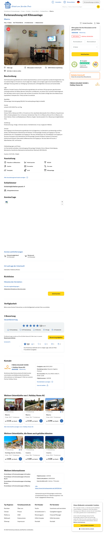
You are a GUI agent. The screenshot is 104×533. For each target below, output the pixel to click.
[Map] (34, 224)
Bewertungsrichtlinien (9, 338)
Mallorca (7, 515)
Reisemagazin (39, 515)
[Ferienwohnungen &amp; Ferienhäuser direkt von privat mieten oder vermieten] (17, 6)
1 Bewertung (22, 369)
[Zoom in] (62, 202)
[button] (87, 529)
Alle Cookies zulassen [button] (87, 525)
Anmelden (58, 2)
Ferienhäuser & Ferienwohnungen (12, 11)
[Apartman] (13, 442)
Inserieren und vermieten (58, 508)
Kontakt (37, 521)
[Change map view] (6, 202)
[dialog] (87, 516)
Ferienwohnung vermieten (91, 2)
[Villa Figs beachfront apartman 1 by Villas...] (34, 442)
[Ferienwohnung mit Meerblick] (34, 404)
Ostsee (6, 511)
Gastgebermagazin (56, 511)
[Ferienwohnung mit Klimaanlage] (13, 404)
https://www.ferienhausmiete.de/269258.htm (48, 488)
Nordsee (7, 508)
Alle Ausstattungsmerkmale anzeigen (14, 177)
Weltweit (7, 518)
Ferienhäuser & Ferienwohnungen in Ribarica (17, 486)
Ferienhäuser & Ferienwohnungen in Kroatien (17, 474)
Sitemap (6, 521)
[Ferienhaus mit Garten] (54, 404)
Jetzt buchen (56, 294)
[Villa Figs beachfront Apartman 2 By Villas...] (54, 442)
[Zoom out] (62, 204)
